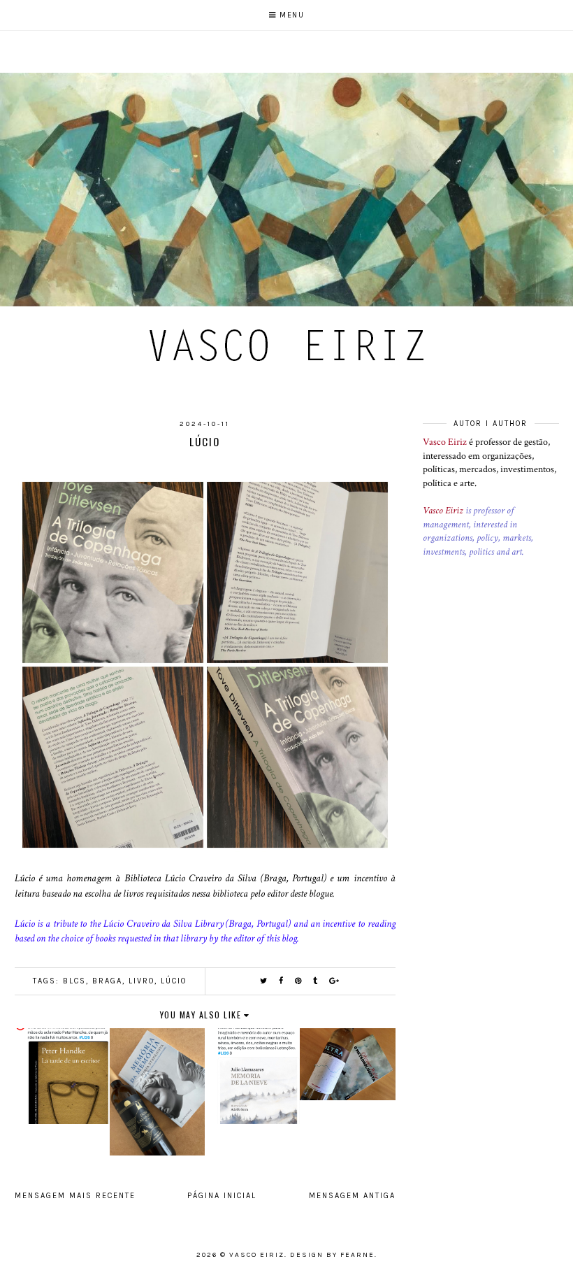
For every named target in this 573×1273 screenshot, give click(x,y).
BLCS (74, 981)
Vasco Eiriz (445, 442)
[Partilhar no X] (264, 981)
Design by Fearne (332, 1255)
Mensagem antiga (352, 1195)
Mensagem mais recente (75, 1195)
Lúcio (174, 981)
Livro (141, 981)
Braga (107, 981)
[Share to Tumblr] (316, 981)
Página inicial (221, 1195)
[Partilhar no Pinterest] (299, 981)
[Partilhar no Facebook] (281, 981)
